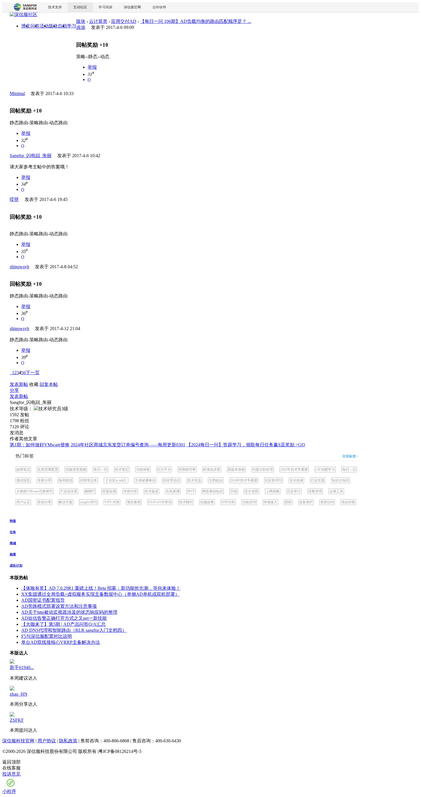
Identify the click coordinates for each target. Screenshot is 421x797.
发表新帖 (19, 384)
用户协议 (47, 740)
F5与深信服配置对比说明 (46, 636)
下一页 (33, 372)
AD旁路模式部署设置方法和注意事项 (59, 606)
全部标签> (350, 456)
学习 (71, 25)
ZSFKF (17, 720)
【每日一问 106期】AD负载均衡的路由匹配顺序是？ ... (195, 21)
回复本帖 (49, 384)
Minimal (17, 93)
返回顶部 (11, 761)
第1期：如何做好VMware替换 (40, 444)
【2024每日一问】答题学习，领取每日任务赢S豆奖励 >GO (245, 444)
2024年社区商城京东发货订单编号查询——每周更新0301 (128, 444)
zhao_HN (18, 694)
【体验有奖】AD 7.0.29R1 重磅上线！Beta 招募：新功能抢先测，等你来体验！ (100, 588)
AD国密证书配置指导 (43, 600)
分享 (14, 390)
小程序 (9, 791)
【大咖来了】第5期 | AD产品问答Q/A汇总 (63, 624)
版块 (80, 21)
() (89, 79)
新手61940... (22, 667)
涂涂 (80, 27)
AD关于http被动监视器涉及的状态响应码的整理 (69, 612)
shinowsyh (19, 266)
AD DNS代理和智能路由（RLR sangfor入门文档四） (74, 630)
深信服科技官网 (18, 740)
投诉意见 (11, 774)
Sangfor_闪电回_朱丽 (31, 155)
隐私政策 (68, 740)
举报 (92, 67)
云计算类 (98, 21)
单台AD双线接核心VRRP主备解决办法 (60, 642)
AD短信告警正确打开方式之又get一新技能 (64, 618)
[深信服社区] (23, 15)
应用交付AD (123, 21)
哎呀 (14, 199)
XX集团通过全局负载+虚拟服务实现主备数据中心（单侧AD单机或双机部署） (100, 594)
